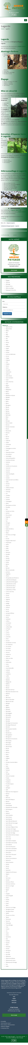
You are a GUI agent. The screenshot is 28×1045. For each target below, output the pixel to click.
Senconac (8, 878)
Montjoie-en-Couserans (11, 738)
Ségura (7, 874)
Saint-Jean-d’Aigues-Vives (12, 827)
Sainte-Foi (8, 860)
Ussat (7, 933)
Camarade (8, 444)
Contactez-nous (5, 1028)
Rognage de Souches (11, 290)
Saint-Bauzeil (9, 819)
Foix (7, 536)
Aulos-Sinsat (9, 375)
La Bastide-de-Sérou (11, 585)
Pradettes (8, 780)
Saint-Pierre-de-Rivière (11, 848)
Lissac (7, 664)
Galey (7, 548)
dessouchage (14, 988)
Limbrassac (8, 662)
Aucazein (8, 370)
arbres (19, 988)
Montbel (8, 721)
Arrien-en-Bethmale (10, 354)
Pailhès (7, 768)
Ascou (7, 366)
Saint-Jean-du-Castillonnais (12, 831)
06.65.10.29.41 (15, 12)
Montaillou (8, 715)
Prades (7, 778)
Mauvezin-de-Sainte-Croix (12, 691)
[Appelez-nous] (26, 522)
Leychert (8, 656)
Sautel (7, 868)
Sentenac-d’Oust (10, 882)
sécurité (18, 980)
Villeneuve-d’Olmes (10, 958)
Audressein (8, 372)
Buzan (7, 438)
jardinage (23, 980)
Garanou (8, 552)
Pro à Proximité (18, 992)
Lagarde (17, 226)
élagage (6, 980)
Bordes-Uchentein (10, 426)
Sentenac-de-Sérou (10, 884)
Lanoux (14, 235)
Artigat (7, 358)
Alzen (7, 340)
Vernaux (8, 952)
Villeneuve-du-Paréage (11, 962)
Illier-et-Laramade (10, 570)
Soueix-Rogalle (9, 895)
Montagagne (9, 713)
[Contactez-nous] (26, 525)
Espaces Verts (9, 286)
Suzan (7, 903)
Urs (6, 931)
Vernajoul (8, 950)
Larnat (7, 611)
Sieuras (7, 887)
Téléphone (4, 307)
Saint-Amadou (9, 815)
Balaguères (8, 389)
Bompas (8, 421)
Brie (7, 434)
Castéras (8, 462)
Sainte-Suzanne (9, 862)
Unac (7, 927)
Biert (7, 419)
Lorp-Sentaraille (10, 668)
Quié (7, 789)
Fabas (7, 532)
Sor (6, 891)
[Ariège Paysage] (14, 5)
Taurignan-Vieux (10, 911)
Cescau (7, 485)
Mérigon (8, 703)
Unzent (7, 929)
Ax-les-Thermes (9, 381)
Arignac (7, 350)
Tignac (7, 917)
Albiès (7, 330)
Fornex (7, 538)
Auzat (7, 379)
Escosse (8, 525)
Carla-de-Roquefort (10, 458)
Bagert (7, 385)
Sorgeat (8, 893)
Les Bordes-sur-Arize (11, 642)
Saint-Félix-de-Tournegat (12, 823)
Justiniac (8, 572)
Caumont (8, 468)
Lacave (7, 595)
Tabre (7, 905)
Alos (7, 338)
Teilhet (7, 913)
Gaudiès (8, 554)
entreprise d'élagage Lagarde (7, 226)
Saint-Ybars (8, 856)
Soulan (7, 899)
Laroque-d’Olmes (10, 613)
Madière (8, 680)
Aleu (7, 332)
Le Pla (7, 630)
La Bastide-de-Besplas (11, 579)
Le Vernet (8, 636)
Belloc (7, 401)
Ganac (7, 550)
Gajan (7, 546)
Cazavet (8, 477)
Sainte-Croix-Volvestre (11, 858)
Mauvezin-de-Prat (10, 689)
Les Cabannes (9, 644)
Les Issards (8, 646)
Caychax (8, 472)
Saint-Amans (9, 817)
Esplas (7, 527)
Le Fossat (8, 625)
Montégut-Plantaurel (11, 725)
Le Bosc (7, 621)
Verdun (7, 948)
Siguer (7, 889)
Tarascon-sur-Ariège (11, 907)
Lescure (8, 652)
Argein (7, 348)
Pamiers (8, 770)
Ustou (7, 935)
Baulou (7, 393)
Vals (7, 938)
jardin (7, 985)
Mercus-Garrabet (10, 699)
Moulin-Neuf (9, 746)
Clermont (8, 489)
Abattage (8, 284)
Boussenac (8, 430)
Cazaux (7, 476)
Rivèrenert (8, 803)
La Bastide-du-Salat (10, 587)
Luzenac (8, 678)
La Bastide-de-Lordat (11, 583)
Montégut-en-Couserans (12, 723)
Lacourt (8, 597)
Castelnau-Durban (10, 460)
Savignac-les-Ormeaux (11, 872)
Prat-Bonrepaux (10, 784)
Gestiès (7, 558)
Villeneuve (8, 956)
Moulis (7, 748)
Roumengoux (9, 809)
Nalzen (7, 750)
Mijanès (8, 707)
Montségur (8, 742)
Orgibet (7, 758)
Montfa (7, 731)
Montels (8, 727)
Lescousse (8, 650)
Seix (7, 876)
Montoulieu (8, 740)
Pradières (8, 782)
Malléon (8, 683)
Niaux (7, 754)
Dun (7, 509)
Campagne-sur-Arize (11, 448)
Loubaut (8, 670)
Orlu (7, 760)
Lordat (7, 666)
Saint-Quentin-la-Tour (11, 850)
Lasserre (8, 615)
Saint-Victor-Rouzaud (11, 854)
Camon (7, 446)
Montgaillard (9, 734)
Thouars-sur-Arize (10, 915)
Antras (7, 342)
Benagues (8, 405)
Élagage (8, 280)
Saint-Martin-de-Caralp (11, 842)
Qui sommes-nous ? (6, 1023)
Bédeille (8, 397)
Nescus (7, 752)
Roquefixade (9, 805)
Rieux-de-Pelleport (10, 799)
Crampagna (8, 501)
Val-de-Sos (8, 937)
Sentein (7, 880)
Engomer (8, 517)
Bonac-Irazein (9, 423)
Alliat (7, 334)
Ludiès (7, 676)
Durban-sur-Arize (10, 511)
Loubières (8, 674)
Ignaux (7, 564)
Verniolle (8, 954)
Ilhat (7, 566)
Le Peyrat (8, 629)
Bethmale (8, 415)
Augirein (8, 374)
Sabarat (8, 813)
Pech (7, 772)
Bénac (7, 403)
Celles (7, 481)
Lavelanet (8, 619)
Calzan (7, 442)
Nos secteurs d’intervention (8, 1025)
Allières (7, 336)
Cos (7, 493)
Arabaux (8, 346)
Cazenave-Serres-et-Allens (12, 479)
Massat (7, 687)
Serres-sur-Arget (10, 886)
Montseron (8, 744)
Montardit (8, 717)
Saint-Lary (8, 836)
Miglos (7, 705)
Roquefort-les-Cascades (11, 807)
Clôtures (8, 282)
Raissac (7, 793)
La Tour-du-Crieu (5, 235)
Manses (8, 685)
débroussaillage (12, 980)
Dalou (7, 503)
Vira (7, 964)
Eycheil (7, 530)
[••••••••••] (14, 199)
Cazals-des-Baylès (10, 474)
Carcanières (9, 454)
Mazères (8, 693)
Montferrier (8, 733)
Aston (7, 368)
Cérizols (8, 483)
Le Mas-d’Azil (9, 627)
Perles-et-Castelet (10, 776)
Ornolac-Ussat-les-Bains (11, 762)
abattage (23, 985)
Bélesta (7, 399)
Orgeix (7, 756)
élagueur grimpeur (10, 982)
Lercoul (7, 640)
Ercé (7, 519)
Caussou (8, 470)
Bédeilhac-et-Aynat (10, 395)
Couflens (8, 495)
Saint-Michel (9, 844)
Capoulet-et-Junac (10, 452)
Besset (7, 409)
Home (2, 29)
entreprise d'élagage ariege (13, 983)
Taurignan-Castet (10, 909)
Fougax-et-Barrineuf (10, 540)
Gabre (7, 544)
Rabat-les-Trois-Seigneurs (12, 791)
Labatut (8, 593)
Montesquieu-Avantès (11, 729)
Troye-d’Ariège (9, 925)
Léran (7, 638)
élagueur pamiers (5, 986)
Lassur (7, 617)
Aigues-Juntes (9, 326)
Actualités (3, 1021)
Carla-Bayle (8, 456)
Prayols (7, 785)
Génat (7, 556)
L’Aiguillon (8, 574)
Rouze (7, 811)
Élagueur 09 (5, 325)
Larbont (8, 607)
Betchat (8, 413)
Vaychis (7, 942)
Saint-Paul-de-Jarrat (10, 846)
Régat (7, 795)
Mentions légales (5, 1026)
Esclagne (8, 523)
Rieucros (8, 797)
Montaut (8, 719)
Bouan (7, 428)
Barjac (7, 391)
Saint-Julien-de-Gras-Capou (12, 835)
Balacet (7, 387)
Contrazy (8, 491)
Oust (7, 766)
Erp (6, 521)
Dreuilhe (8, 507)
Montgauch (8, 736)
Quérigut (8, 787)
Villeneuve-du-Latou (10, 960)
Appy (7, 344)
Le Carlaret (8, 623)
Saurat (7, 866)
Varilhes (8, 940)
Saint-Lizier (8, 838)
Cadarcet (8, 440)
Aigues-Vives (9, 328)
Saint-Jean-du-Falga (10, 833)
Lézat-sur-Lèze (9, 658)
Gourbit (8, 560)
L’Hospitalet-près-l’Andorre (12, 578)
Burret (7, 436)
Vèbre (7, 944)
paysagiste (22, 983)
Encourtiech (9, 515)
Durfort (7, 513)
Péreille (7, 774)
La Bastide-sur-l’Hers (11, 589)
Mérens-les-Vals (9, 701)
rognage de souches (6, 988)
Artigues (8, 360)
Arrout (7, 356)
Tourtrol (8, 921)
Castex (7, 464)
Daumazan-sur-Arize (11, 505)
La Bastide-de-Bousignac (12, 581)
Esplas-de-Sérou (10, 528)
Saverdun (8, 870)
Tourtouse (8, 919)
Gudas (7, 562)
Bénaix (7, 407)
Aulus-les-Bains (9, 377)
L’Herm (7, 576)
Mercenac (8, 697)
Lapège (7, 603)
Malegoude (8, 681)
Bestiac (7, 411)
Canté (7, 450)
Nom (3, 301)
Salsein (7, 864)
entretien (3, 985)
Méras (7, 695)
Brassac (8, 432)
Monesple (8, 711)
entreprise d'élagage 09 (18, 986)
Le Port (7, 632)
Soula (7, 897)
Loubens (8, 672)
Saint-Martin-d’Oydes (11, 840)
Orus (7, 764)
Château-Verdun (10, 487)
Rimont (7, 801)
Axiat (7, 383)
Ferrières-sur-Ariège (11, 534)
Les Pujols (8, 648)
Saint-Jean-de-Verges (11, 829)
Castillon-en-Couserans (11, 466)
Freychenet (8, 542)
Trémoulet (8, 923)
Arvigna (7, 364)
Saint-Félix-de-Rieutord (11, 821)
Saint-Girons (9, 825)
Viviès (7, 966)
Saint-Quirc (8, 852)
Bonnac (7, 425)
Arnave (7, 352)
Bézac (7, 417)
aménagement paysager (15, 985)
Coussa (7, 497)
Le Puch (8, 634)
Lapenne (8, 605)
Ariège (2, 980)
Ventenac (8, 946)
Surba (7, 901)
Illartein (7, 568)
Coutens (8, 499)
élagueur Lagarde (11, 223)
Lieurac (7, 660)
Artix (7, 362)
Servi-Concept (20, 1037)
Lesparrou (8, 654)
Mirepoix (8, 709)
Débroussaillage (10, 288)
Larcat (7, 609)
